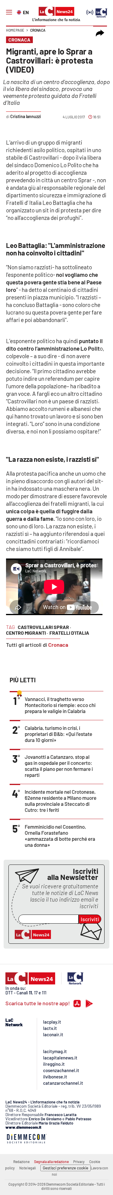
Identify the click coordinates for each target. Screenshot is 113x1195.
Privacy (79, 1161)
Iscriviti (90, 919)
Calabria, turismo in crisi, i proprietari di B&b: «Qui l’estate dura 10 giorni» (58, 734)
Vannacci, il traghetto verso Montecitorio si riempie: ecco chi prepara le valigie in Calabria (60, 705)
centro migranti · (27, 633)
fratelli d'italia (69, 633)
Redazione (21, 1161)
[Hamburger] (9, 12)
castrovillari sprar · (44, 627)
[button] (100, 33)
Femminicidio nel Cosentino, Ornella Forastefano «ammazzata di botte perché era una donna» (60, 836)
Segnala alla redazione (51, 1161)
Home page (15, 30)
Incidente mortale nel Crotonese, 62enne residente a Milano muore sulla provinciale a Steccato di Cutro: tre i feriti (60, 801)
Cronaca (38, 30)
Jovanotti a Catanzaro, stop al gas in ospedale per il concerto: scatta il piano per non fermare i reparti (59, 766)
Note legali (27, 1168)
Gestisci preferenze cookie (65, 1167)
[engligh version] (20, 12)
